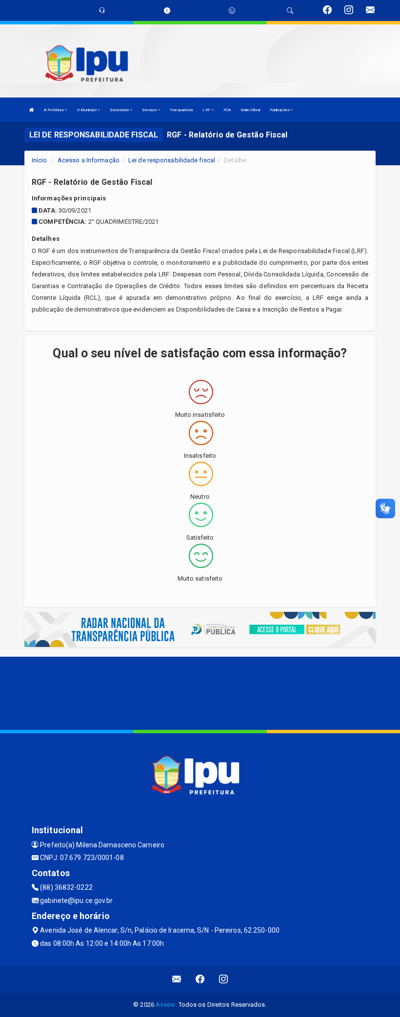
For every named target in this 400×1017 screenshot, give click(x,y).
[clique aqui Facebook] (200, 979)
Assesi (166, 1004)
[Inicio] (31, 110)
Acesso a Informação (89, 160)
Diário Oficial (250, 110)
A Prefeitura (54, 110)
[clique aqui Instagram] (223, 979)
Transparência (181, 110)
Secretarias (120, 110)
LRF (206, 110)
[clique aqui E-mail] (176, 979)
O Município (87, 110)
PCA (227, 110)
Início (39, 160)
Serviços (150, 110)
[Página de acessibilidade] (232, 10)
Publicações (280, 110)
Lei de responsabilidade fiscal (171, 160)
